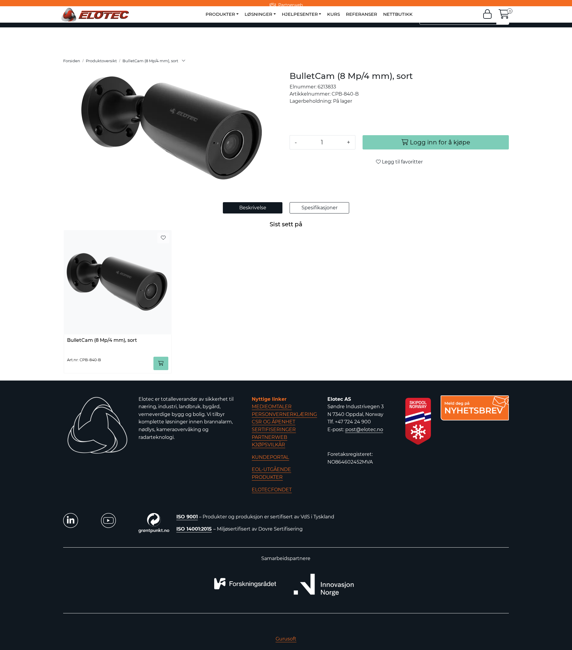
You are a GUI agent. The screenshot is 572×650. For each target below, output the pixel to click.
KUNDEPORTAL (270, 457)
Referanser (361, 14)
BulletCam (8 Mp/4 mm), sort (102, 340)
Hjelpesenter (300, 14)
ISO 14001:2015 (194, 529)
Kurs (333, 14)
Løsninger (258, 14)
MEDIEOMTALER (272, 406)
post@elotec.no (364, 429)
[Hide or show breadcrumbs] (183, 61)
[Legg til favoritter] (163, 238)
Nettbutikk (398, 14)
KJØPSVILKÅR (268, 445)
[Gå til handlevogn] (504, 16)
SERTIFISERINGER (274, 429)
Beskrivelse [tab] (252, 208)
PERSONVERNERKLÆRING (284, 414)
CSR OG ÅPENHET (273, 422)
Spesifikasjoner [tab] (319, 208)
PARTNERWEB (269, 437)
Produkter (220, 14)
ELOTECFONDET (272, 489)
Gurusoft (286, 639)
